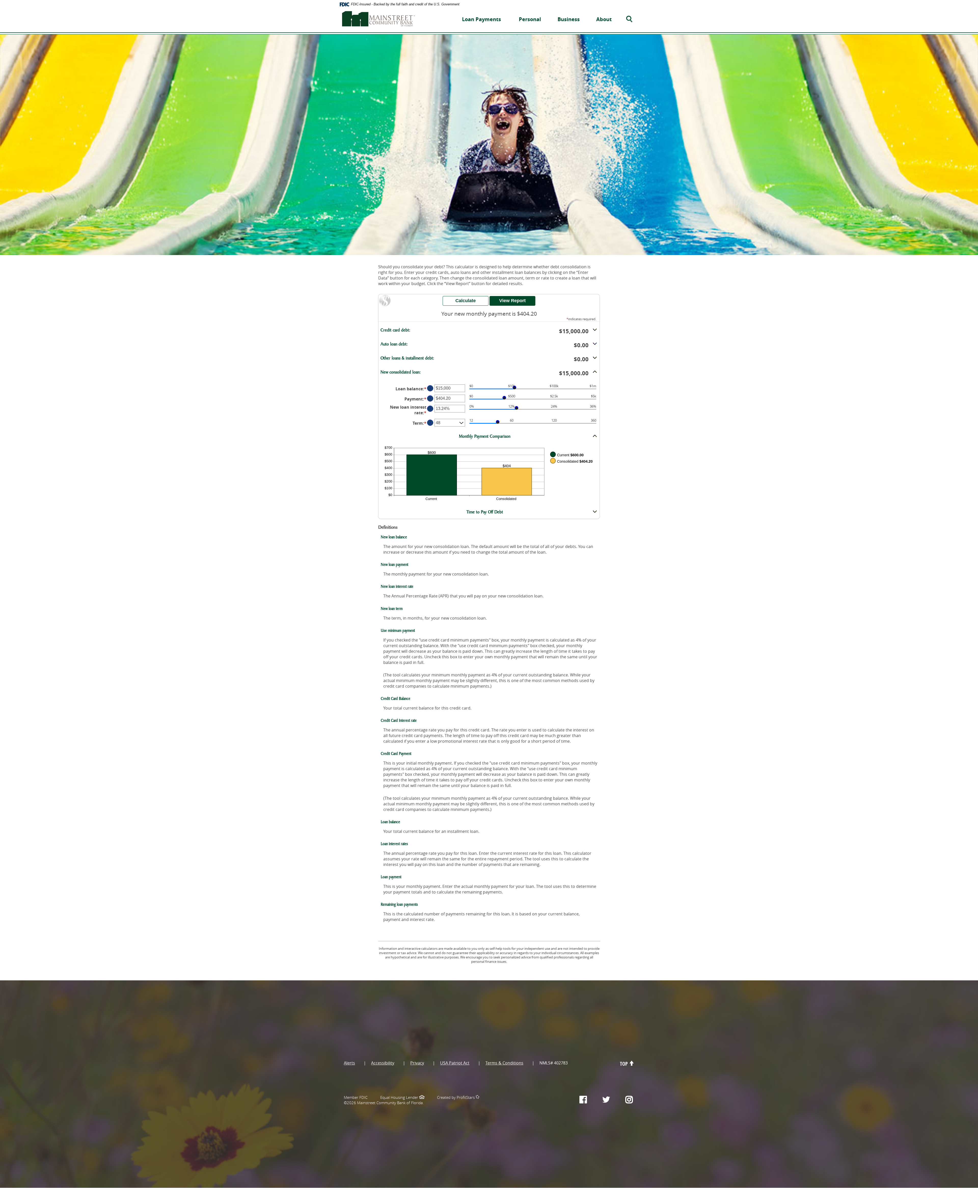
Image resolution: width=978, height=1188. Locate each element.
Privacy (417, 1063)
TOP (624, 1064)
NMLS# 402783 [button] (553, 1063)
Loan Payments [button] (481, 19)
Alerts (349, 1063)
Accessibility (382, 1063)
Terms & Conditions (504, 1063)
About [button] (604, 19)
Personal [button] (530, 19)
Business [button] (569, 19)
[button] (489, 331)
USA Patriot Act (454, 1063)
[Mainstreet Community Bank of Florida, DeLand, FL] (378, 17)
